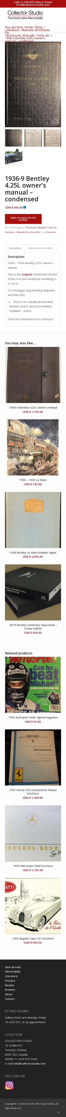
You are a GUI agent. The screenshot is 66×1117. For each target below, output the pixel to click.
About (8, 994)
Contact (10, 999)
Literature (51, 232)
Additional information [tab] (40, 248)
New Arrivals (13, 967)
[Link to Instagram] (58, 1112)
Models (9, 985)
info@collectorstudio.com (33, 4)
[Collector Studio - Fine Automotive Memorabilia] (27, 14)
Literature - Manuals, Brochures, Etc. (23, 232)
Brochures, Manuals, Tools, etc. (41, 227)
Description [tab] (15, 248)
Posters (10, 980)
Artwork (10, 989)
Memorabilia (12, 971)
